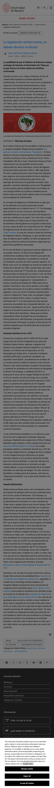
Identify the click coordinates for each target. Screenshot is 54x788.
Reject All (27, 776)
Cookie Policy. (28, 764)
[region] (27, 763)
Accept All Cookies (27, 783)
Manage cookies (27, 769)
